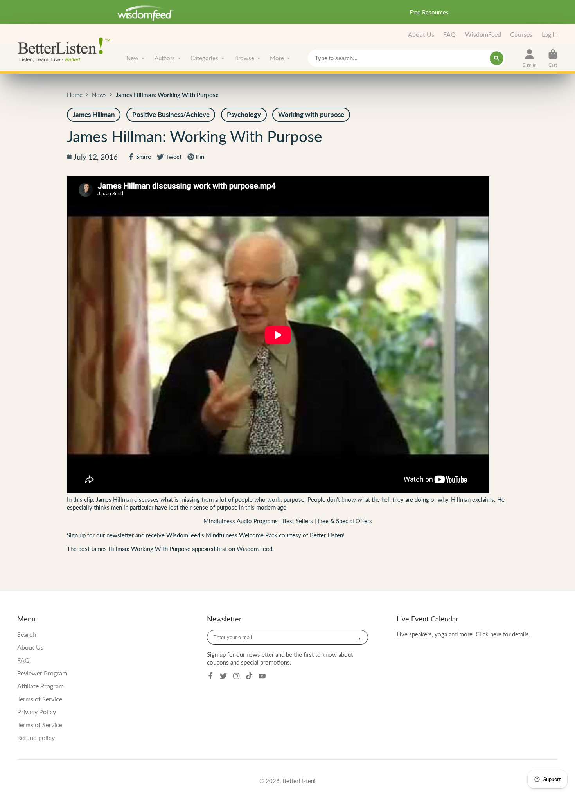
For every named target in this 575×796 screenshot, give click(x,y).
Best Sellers (298, 520)
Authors (165, 57)
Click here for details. (503, 634)
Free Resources (429, 12)
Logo (66, 49)
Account (530, 58)
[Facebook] (210, 675)
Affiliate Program (40, 686)
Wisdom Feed (254, 548)
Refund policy (36, 737)
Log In (550, 34)
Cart (553, 58)
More (277, 57)
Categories (204, 57)
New (132, 57)
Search (26, 634)
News (99, 94)
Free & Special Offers (345, 520)
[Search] (496, 58)
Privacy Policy (36, 711)
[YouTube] (262, 675)
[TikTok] (249, 675)
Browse (244, 57)
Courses (521, 34)
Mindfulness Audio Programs (240, 520)
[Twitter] (223, 675)
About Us (421, 34)
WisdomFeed (483, 34)
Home (75, 94)
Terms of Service (39, 698)
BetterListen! (299, 780)
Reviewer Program (42, 673)
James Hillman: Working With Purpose (140, 548)
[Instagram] (236, 675)
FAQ (449, 34)
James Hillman (113, 499)
